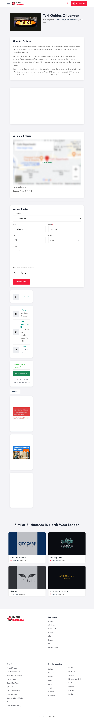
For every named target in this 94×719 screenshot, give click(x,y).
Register (51, 640)
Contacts (51, 632)
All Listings (51, 625)
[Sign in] (67, 3)
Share (16, 392)
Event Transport (12, 694)
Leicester (71, 686)
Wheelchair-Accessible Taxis (16, 687)
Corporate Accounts (14, 702)
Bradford (51, 680)
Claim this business (21, 374)
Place (50, 235)
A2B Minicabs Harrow (59, 591)
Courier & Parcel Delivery (15, 698)
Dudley (70, 668)
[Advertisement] (47, 106)
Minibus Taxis (11, 679)
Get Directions (25, 323)
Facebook (25, 297)
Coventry (51, 692)
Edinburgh (71, 671)
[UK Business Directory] (21, 452)
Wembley (16, 560)
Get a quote (52, 629)
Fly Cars (13, 591)
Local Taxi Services (13, 672)
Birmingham (52, 673)
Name (14, 225)
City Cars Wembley (18, 557)
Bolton (50, 676)
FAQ (49, 644)
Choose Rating (17, 214)
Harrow (55, 560)
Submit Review (21, 281)
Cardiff (50, 688)
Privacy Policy (53, 647)
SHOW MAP (47, 162)
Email (50, 225)
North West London (71, 19)
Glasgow (71, 675)
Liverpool (71, 690)
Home (50, 621)
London (70, 694)
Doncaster (51, 695)
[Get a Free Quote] (21, 413)
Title (14, 235)
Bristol (50, 684)
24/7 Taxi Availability (14, 705)
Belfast (50, 669)
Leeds (70, 683)
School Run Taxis (12, 683)
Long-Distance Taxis (13, 690)
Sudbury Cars (56, 557)
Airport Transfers (12, 668)
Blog (49, 636)
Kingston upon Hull (74, 679)
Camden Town (59, 19)
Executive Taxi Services (14, 675)
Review (15, 246)
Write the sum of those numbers (23, 268)
